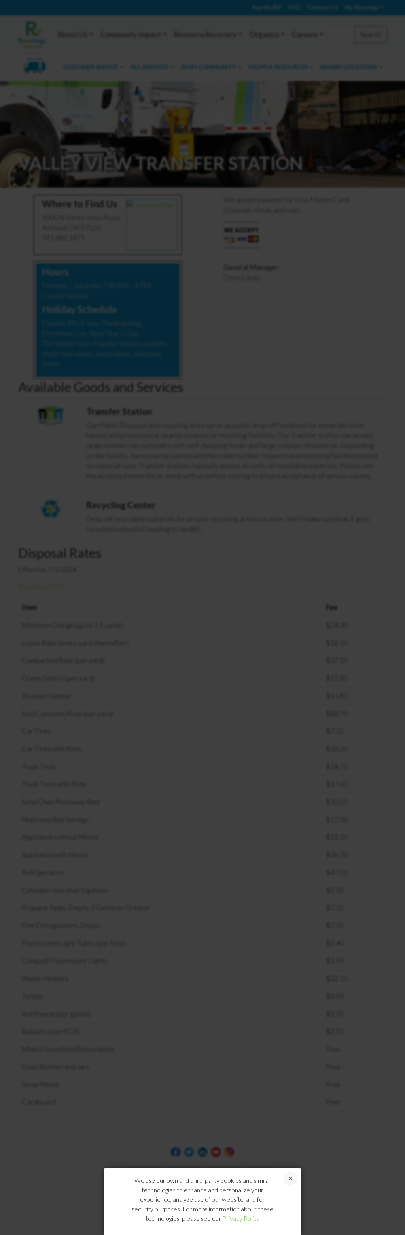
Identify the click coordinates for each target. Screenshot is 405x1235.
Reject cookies (290, 1179)
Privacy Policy (241, 1218)
